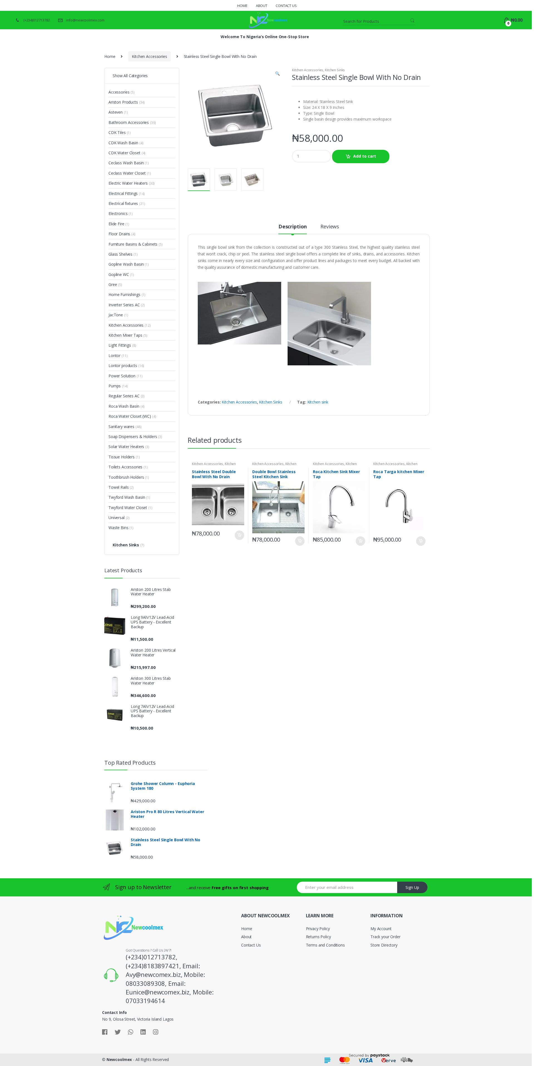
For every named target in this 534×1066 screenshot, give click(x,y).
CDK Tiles (117, 132)
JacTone (115, 314)
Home (242, 5)
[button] (277, 74)
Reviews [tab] (329, 227)
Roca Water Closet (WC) (129, 416)
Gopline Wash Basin (126, 264)
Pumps (114, 385)
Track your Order (385, 936)
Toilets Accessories (125, 467)
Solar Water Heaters (126, 446)
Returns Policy (318, 936)
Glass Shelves (120, 254)
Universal (116, 517)
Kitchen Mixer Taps (125, 335)
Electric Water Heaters (128, 183)
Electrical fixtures (123, 203)
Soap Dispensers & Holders (132, 436)
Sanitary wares (121, 426)
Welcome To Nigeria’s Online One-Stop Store (265, 36)
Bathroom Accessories (128, 122)
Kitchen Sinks (335, 70)
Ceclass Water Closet (127, 173)
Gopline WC (118, 274)
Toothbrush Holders (126, 477)
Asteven (115, 112)
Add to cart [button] (239, 535)
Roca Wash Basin (123, 406)
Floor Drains (119, 233)
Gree (112, 284)
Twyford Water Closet (127, 507)
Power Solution (121, 375)
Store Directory (383, 945)
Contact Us (286, 5)
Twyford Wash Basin (126, 497)
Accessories (118, 92)
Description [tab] (292, 227)
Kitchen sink (317, 402)
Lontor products (122, 365)
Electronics (117, 213)
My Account (381, 928)
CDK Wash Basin (123, 142)
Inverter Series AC (124, 304)
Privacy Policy (318, 928)
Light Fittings (119, 345)
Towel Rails (118, 487)
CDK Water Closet (124, 152)
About (261, 5)
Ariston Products (123, 102)
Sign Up (412, 887)
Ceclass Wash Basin (126, 162)
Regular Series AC (124, 395)
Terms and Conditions (325, 945)
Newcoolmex (119, 1059)
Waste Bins (118, 527)
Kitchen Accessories (149, 56)
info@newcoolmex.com (85, 20)
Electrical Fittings (123, 193)
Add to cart (364, 156)
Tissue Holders (121, 456)
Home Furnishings (124, 294)
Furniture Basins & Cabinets (132, 244)
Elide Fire (116, 223)
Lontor (114, 355)
